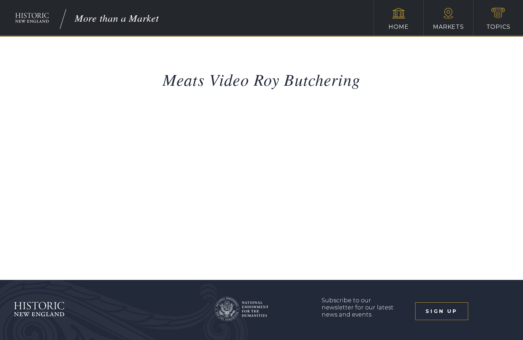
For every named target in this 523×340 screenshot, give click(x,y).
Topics (498, 26)
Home (398, 26)
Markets (448, 26)
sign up (442, 311)
